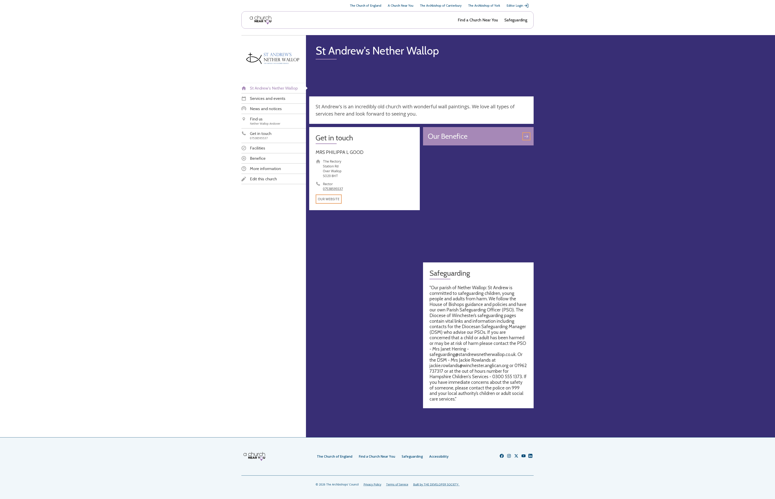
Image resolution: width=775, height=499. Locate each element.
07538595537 (333, 189)
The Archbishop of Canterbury (441, 5)
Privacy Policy (372, 484)
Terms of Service (397, 484)
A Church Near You (400, 5)
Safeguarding (515, 20)
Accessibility (439, 456)
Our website (328, 199)
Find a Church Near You (478, 20)
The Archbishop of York (484, 5)
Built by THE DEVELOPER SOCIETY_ (436, 484)
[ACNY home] (260, 20)
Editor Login (515, 5)
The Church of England (365, 5)
